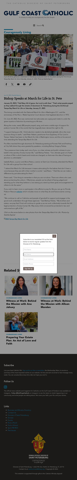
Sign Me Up (28, 269)
